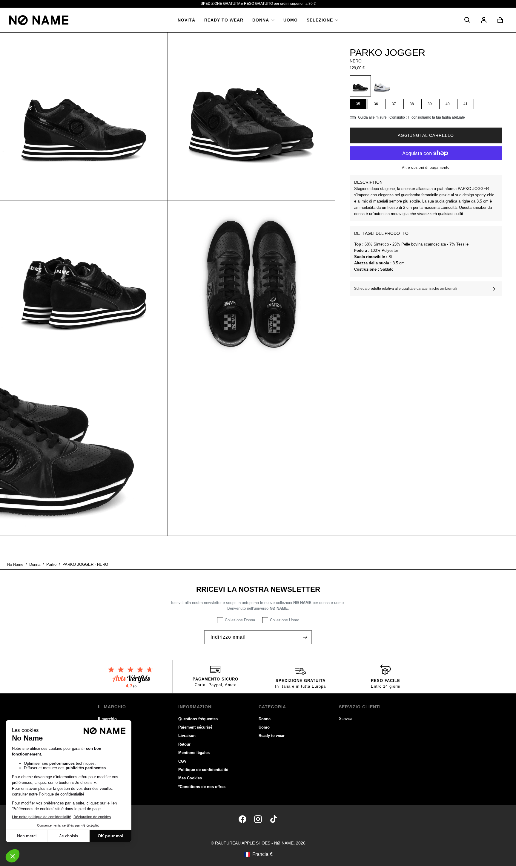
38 (412, 104)
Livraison (187, 735)
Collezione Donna (240, 620)
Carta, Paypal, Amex (215, 685)
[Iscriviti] (304, 637)
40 (448, 104)
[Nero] (360, 85)
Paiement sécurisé (195, 727)
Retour (184, 744)
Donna (265, 719)
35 (358, 104)
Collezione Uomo (284, 620)
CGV (182, 761)
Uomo (264, 727)
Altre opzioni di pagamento (425, 167)
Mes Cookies (190, 778)
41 (465, 104)
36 (376, 104)
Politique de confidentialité (203, 769)
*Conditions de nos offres (201, 786)
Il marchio (107, 719)
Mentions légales (194, 752)
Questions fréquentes (198, 719)
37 (394, 104)
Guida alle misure (372, 117)
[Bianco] (382, 85)
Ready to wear (272, 735)
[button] (263, 20)
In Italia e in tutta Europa (300, 686)
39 (430, 104)
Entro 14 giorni (385, 686)
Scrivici (345, 718)
